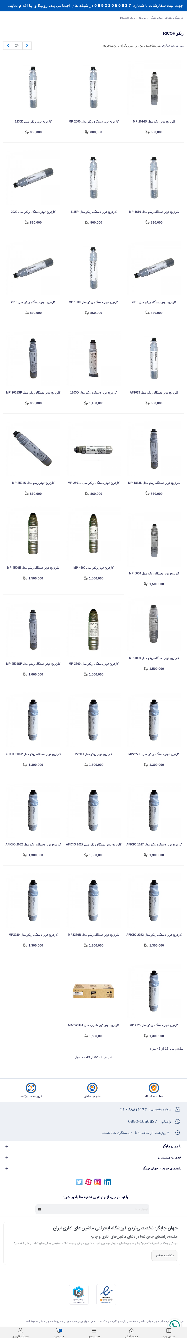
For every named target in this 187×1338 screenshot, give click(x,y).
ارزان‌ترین (133, 45)
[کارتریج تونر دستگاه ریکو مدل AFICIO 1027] (154, 810)
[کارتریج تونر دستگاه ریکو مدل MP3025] (154, 991)
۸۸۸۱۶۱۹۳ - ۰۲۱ (132, 1109)
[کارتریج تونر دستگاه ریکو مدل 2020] (33, 177)
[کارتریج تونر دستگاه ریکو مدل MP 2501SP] (33, 629)
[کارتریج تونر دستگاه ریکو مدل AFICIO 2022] (154, 900)
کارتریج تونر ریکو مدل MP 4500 (93, 567)
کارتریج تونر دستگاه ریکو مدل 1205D (93, 392)
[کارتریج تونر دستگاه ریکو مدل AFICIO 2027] (93, 810)
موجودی (107, 45)
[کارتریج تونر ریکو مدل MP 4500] (93, 533)
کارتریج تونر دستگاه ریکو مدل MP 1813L (154, 483)
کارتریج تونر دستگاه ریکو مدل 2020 (33, 212)
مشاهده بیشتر (164, 1255)
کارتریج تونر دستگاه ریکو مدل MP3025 (154, 1025)
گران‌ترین (119, 45)
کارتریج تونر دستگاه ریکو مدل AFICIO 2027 (93, 844)
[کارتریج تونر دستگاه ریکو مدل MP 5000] (154, 539)
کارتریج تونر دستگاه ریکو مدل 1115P (93, 212)
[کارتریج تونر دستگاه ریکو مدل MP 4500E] (33, 533)
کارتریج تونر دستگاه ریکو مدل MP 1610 (154, 212)
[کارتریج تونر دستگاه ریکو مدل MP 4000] (154, 624)
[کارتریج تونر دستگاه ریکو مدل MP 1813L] (154, 448)
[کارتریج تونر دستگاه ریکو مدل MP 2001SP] (33, 358)
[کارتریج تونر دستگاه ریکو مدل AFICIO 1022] (33, 720)
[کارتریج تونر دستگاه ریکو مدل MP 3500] (93, 629)
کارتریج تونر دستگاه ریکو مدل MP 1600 (94, 302)
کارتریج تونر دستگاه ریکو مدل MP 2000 (94, 121)
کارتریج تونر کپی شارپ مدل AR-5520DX (93, 1025)
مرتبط (156, 45)
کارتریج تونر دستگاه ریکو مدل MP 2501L (93, 483)
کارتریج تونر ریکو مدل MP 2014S (154, 121)
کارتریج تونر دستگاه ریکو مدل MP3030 (33, 934)
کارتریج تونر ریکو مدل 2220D (93, 754)
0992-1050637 (142, 1121)
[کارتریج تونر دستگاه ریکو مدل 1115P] (93, 177)
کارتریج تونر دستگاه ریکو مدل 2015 (154, 302)
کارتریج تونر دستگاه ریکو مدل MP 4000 (154, 658)
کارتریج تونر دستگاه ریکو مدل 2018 (33, 302)
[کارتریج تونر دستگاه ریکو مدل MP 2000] (93, 87)
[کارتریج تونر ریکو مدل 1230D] (33, 87)
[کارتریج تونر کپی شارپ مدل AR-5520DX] (93, 991)
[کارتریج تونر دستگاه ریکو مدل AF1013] (154, 358)
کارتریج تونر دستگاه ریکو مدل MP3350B (93, 934)
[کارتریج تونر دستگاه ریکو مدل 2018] (33, 268)
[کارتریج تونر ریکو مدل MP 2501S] (33, 448)
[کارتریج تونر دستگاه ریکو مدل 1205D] (93, 358)
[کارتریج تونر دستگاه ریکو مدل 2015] (154, 268)
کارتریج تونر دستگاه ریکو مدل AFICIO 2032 (33, 844)
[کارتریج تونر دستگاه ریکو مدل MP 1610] (154, 177)
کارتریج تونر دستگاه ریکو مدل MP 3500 (94, 663)
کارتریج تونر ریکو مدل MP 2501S (33, 483)
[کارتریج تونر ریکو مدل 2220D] (93, 720)
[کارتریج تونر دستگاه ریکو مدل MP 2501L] (93, 448)
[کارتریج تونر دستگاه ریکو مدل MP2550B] (154, 720)
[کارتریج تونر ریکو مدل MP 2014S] (154, 87)
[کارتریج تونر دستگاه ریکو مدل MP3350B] (93, 900)
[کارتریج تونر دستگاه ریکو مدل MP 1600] (93, 268)
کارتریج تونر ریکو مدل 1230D (33, 121)
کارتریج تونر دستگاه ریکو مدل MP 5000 (154, 573)
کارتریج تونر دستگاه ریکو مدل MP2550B (153, 754)
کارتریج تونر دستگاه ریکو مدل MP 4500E (33, 567)
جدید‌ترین (146, 45)
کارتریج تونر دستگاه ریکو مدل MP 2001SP (33, 392)
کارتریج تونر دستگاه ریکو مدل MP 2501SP (33, 663)
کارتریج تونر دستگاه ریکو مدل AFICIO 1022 (33, 754)
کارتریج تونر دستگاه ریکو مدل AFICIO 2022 (154, 934)
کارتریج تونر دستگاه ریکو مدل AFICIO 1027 (154, 844)
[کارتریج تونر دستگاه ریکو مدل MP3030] (33, 900)
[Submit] (40, 1209)
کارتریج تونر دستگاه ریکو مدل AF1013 (154, 392)
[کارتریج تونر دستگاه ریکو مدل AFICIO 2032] (33, 810)
